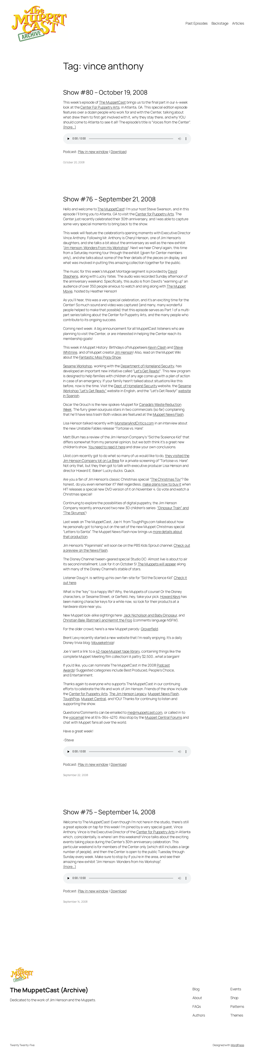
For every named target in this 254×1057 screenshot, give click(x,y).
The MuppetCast (112, 102)
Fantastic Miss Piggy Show (100, 357)
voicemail (76, 717)
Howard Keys (170, 596)
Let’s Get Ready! (147, 370)
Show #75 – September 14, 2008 (109, 812)
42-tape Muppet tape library (118, 651)
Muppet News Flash (168, 414)
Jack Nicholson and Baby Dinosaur (150, 615)
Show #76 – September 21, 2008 (109, 199)
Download (118, 151)
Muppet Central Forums (163, 717)
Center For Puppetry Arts (99, 107)
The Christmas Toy (166, 479)
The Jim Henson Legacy (127, 693)
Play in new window (93, 151)
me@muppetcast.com (144, 712)
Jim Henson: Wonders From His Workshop (96, 247)
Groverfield (149, 628)
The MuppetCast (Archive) (49, 990)
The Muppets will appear (157, 564)
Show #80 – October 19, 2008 (105, 92)
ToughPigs (71, 698)
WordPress (237, 1045)
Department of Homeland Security (147, 366)
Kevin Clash (157, 347)
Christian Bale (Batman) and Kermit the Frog (97, 620)
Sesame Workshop (77, 366)
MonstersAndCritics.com (134, 423)
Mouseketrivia (102, 642)
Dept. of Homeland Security (135, 385)
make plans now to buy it (161, 484)
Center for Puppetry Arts (154, 214)
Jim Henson (124, 352)
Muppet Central (93, 698)
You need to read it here (106, 446)
